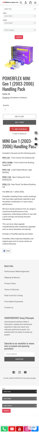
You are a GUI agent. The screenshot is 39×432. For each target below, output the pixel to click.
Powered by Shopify (29, 378)
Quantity (6, 105)
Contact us (8, 307)
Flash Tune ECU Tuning (13, 295)
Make (4, 13)
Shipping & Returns (12, 277)
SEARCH (18, 37)
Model (5, 20)
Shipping (5, 98)
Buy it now (19, 122)
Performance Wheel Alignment (16, 271)
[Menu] (35, 2)
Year (3, 388)
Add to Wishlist (20, 134)
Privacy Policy (10, 283)
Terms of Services (11, 289)
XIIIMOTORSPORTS (15, 378)
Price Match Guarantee (13, 301)
